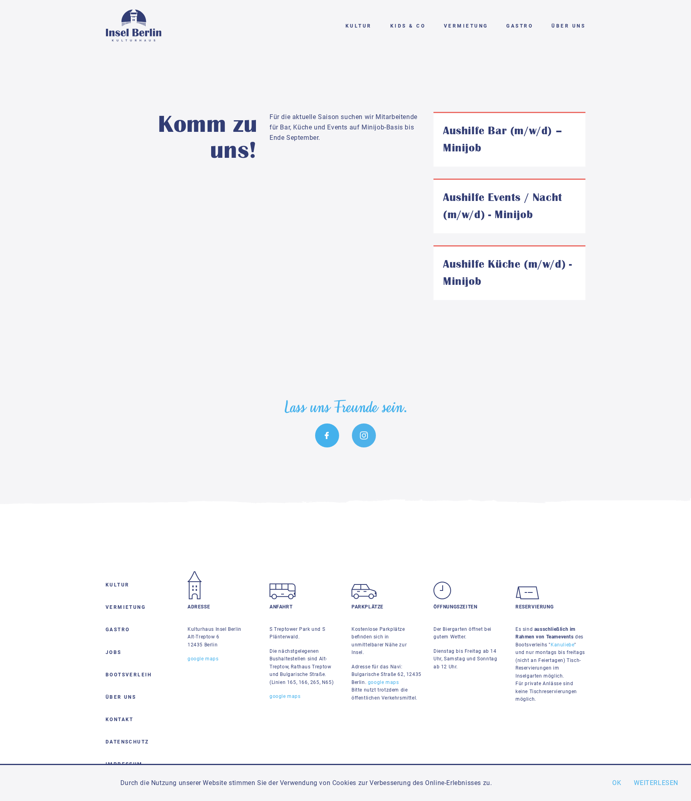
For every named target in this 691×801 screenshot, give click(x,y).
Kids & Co (407, 26)
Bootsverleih (129, 675)
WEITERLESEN (656, 783)
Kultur (359, 26)
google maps (383, 682)
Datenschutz (127, 742)
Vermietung (466, 26)
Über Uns (121, 697)
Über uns (568, 26)
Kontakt (120, 719)
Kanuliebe (562, 645)
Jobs (114, 652)
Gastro (519, 26)
